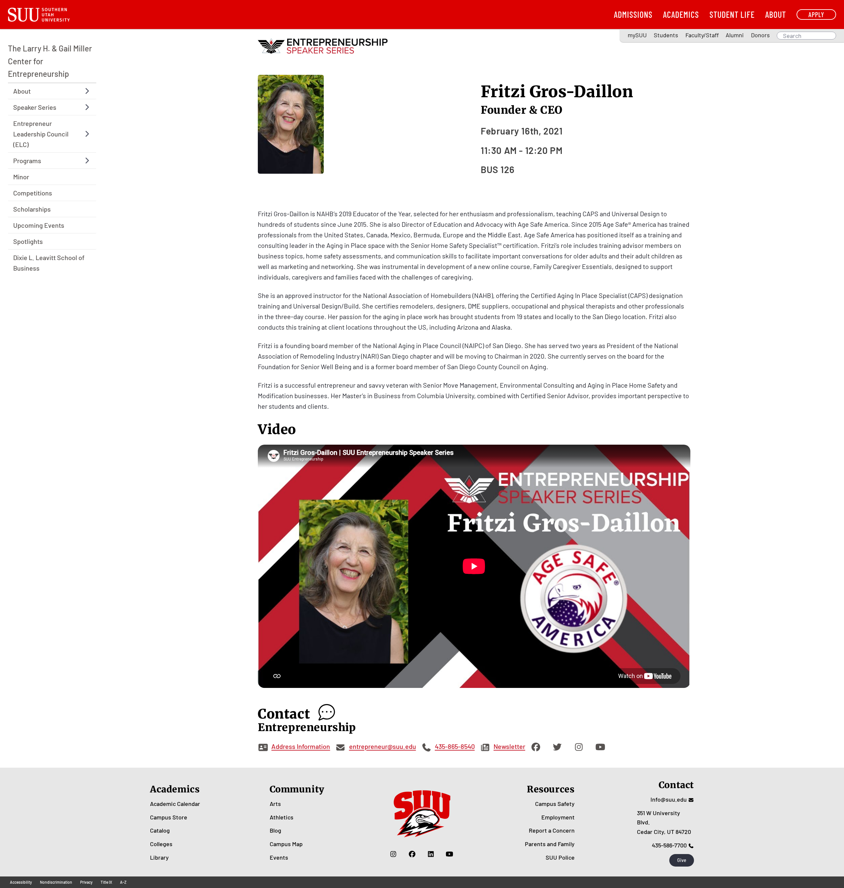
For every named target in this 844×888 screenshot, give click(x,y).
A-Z (123, 882)
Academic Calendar (175, 803)
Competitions (32, 193)
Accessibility (21, 882)
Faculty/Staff (702, 35)
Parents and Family (550, 843)
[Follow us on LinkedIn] (431, 854)
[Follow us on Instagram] (393, 854)
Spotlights (28, 241)
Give (681, 860)
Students (666, 35)
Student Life (732, 14)
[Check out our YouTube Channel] (449, 854)
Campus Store (168, 817)
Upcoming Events (38, 225)
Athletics (281, 817)
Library (159, 857)
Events (279, 857)
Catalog (160, 830)
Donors (760, 35)
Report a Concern (552, 830)
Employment (558, 817)
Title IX (106, 882)
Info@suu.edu (668, 799)
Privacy (86, 882)
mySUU (637, 35)
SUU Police (560, 857)
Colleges (161, 843)
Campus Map (286, 843)
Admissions (633, 14)
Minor (21, 177)
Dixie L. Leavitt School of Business (48, 262)
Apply (816, 14)
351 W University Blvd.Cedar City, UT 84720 (664, 822)
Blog (275, 830)
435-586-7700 (669, 845)
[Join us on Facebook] (412, 854)
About (775, 14)
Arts (275, 803)
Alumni (735, 35)
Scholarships (32, 209)
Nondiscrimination (56, 882)
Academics (681, 14)
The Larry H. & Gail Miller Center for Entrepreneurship (50, 61)
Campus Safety (555, 803)
